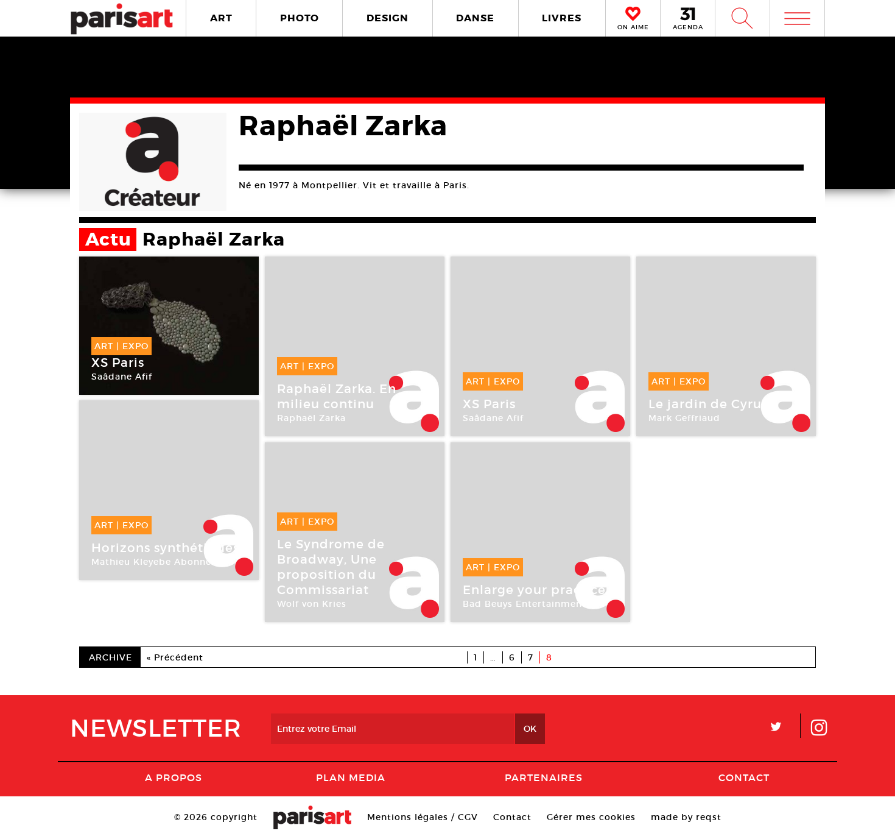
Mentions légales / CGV (422, 817)
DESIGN (388, 18)
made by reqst (686, 817)
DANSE (475, 18)
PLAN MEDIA (350, 777)
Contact (744, 777)
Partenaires (544, 777)
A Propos (173, 777)
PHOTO (299, 18)
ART (221, 18)
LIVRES (561, 18)
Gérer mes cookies (591, 817)
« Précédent (175, 657)
